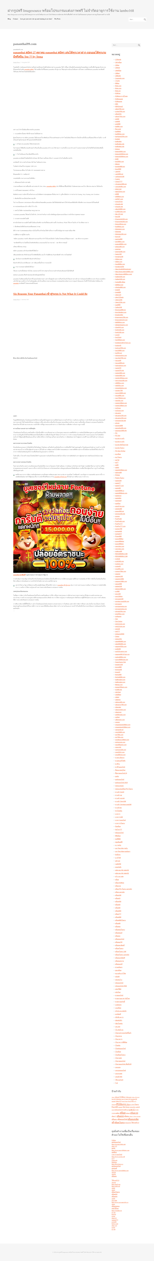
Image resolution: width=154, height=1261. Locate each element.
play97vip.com (119, 506)
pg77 (116, 462)
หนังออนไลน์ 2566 (121, 986)
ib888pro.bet (119, 285)
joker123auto (119, 297)
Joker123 (118, 295)
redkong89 (118, 551)
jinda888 (118, 292)
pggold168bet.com (121, 470)
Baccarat (118, 129)
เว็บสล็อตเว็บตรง (120, 1055)
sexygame (118, 604)
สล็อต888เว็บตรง (120, 920)
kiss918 (114, 1214)
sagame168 (119, 576)
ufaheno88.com (120, 702)
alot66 (117, 119)
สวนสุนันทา (119, 967)
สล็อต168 (118, 895)
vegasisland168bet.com (122, 724)
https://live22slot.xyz (117, 1164)
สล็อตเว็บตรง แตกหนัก (122, 954)
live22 (129, 1101)
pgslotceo (118, 495)
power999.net (119, 511)
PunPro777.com (120, 526)
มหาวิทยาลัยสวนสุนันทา (122, 851)
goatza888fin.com (120, 244)
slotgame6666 (119, 634)
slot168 (117, 629)
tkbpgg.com (119, 684)
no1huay (118, 408)
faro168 (117, 216)
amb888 (117, 124)
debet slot (118, 189)
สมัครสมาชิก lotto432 (122, 870)
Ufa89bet (118, 694)
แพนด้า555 (118, 1076)
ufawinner (118, 712)
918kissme (118, 101)
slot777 (117, 631)
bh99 (116, 159)
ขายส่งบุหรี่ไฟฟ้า (120, 760)
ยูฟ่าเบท (117, 861)
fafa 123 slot (119, 214)
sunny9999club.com (121, 659)
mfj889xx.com (119, 383)
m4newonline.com (121, 355)
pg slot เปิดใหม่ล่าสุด (121, 445)
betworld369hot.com (121, 154)
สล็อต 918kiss (119, 883)
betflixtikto (118, 141)
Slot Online (118, 621)
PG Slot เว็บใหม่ (120, 451)
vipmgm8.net (119, 729)
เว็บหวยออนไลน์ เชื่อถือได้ (123, 1064)
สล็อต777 (118, 914)
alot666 (117, 121)
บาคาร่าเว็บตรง (120, 823)
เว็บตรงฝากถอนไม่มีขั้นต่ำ (123, 1033)
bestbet (117, 139)
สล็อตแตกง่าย (119, 961)
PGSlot (117, 475)
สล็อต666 (118, 911)
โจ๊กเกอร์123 (119, 1080)
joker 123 (114, 1146)
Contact (15, 19)
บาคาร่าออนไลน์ (120, 820)
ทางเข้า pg (118, 795)
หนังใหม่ (118, 992)
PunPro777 (118, 524)
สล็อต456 (118, 901)
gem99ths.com (120, 241)
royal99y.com (119, 569)
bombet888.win (120, 166)
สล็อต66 (117, 908)
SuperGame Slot (120, 662)
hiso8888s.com (120, 264)
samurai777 (115, 1220)
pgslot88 (114, 1222)
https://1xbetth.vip (117, 1210)
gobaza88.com (120, 246)
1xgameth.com (120, 78)
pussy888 (114, 1200)
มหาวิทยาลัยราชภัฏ (121, 848)
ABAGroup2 (119, 106)
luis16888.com (120, 350)
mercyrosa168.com (121, 380)
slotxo (113, 1204)
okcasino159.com (120, 415)
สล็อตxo (117, 936)
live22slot (118, 337)
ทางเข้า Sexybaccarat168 (123, 804)
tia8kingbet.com (120, 679)
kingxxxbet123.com (121, 320)
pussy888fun (119, 539)
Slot (116, 619)
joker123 (114, 1218)
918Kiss (117, 93)
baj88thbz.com (120, 134)
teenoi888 (118, 667)
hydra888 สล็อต (120, 282)
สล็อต (117, 879)
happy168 (118, 254)
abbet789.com (119, 109)
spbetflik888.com (120, 641)
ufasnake (118, 707)
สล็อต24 (117, 898)
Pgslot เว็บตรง (119, 478)
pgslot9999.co (119, 490)
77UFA (117, 81)
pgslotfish (118, 498)
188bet (117, 73)
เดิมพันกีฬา (118, 1020)
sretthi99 (118, 649)
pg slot (113, 1212)
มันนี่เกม (117, 854)
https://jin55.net (116, 1184)
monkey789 (119, 390)
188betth (118, 76)
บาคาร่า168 (119, 817)
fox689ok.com (119, 226)
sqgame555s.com (120, 646)
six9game (118, 616)
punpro (117, 516)
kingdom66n (119, 315)
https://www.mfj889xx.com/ (123, 274)
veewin (117, 722)
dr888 (117, 194)
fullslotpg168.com (120, 234)
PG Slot (117, 435)
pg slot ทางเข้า (120, 438)
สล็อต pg (118, 886)
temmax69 (118, 669)
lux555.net (118, 353)
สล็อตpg (117, 926)
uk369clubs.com (120, 714)
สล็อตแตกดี (118, 964)
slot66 (113, 1188)
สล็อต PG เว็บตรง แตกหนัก (123, 889)
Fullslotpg (118, 1099)
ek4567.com (119, 199)
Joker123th (118, 300)
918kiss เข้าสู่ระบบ (135, 1097)
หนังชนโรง (118, 979)
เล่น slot (117, 1026)
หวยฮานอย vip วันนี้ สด (122, 998)
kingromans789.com (121, 317)
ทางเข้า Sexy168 (120, 801)
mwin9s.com (119, 400)
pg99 (116, 465)
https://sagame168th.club (119, 1144)
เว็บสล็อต (118, 1051)
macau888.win (120, 363)
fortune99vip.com (120, 224)
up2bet (117, 717)
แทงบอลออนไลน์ (120, 1070)
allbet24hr (118, 114)
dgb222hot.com (120, 191)
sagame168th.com (121, 581)
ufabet (117, 697)
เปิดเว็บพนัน (119, 1023)
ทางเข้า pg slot (120, 798)
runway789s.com (120, 571)
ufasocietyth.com (120, 709)
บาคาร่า (117, 814)
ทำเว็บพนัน (118, 811)
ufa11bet (118, 692)
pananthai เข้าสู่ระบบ (60, 477)
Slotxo (117, 636)
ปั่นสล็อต (118, 826)
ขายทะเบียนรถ (119, 757)
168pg (117, 65)
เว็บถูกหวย (118, 1036)
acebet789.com (120, 111)
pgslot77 (118, 483)
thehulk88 (118, 674)
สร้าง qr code (119, 876)
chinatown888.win (121, 184)
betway (117, 149)
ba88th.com (119, 126)
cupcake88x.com (120, 186)
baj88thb (118, 131)
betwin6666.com (120, 151)
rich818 (117, 559)
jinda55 (117, 290)
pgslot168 (118, 480)
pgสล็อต (117, 503)
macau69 (118, 360)
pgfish (117, 467)
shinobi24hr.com (120, 611)
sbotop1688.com (120, 589)
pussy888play (119, 541)
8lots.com (118, 86)
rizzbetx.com (119, 564)
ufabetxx (118, 699)
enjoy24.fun (119, 201)
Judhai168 (118, 307)
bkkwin (117, 164)
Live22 (117, 335)
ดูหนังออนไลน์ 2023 (121, 782)
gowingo (118, 249)
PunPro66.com (120, 521)
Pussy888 (118, 536)
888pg (117, 83)
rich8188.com (119, 561)
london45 (118, 345)
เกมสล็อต (118, 1008)
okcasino (118, 413)
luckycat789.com (120, 348)
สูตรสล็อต (118, 970)
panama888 (119, 425)
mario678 (118, 368)
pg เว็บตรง (118, 457)
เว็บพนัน (117, 1045)
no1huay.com (119, 410)
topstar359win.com (121, 687)
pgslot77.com (119, 485)
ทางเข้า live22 (119, 792)
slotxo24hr (118, 639)
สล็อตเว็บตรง (119, 948)
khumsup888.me (120, 310)
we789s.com (119, 734)
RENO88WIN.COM (121, 554)
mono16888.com (120, 393)
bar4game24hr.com (121, 136)
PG (116, 433)
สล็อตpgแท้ (118, 933)
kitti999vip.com (120, 322)
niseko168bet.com (121, 403)
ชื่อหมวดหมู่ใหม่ (120, 770)
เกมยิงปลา (118, 1005)
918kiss (114, 1140)
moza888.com (119, 395)
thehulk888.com (120, 677)
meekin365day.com (121, 378)
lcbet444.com (119, 327)
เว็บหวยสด (118, 1058)
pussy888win (119, 544)
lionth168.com (119, 330)
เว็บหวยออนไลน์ (120, 1061)
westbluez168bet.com (122, 739)
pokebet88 (118, 509)
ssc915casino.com (121, 651)
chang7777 (118, 181)
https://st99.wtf (116, 1186)
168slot (117, 67)
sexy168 (118, 594)
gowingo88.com (120, 251)
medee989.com (120, 373)
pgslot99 (118, 488)
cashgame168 (119, 176)
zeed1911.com (120, 752)
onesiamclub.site (120, 420)
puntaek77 (118, 534)
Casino (117, 179)
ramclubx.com (119, 546)
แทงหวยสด (118, 1073)
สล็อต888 (118, 917)
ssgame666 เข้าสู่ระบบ (122, 654)
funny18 (117, 236)
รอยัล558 (118, 864)
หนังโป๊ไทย (115, 1208)
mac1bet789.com (120, 358)
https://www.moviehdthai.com (120, 1170)
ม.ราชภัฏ (118, 845)
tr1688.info (118, 689)
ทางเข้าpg (118, 807)
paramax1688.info (121, 430)
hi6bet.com (118, 259)
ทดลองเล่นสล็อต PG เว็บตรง (124, 789)
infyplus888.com (120, 287)
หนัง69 (117, 976)
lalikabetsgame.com (121, 325)
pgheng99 (118, 472)
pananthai (16, 283)
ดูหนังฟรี (114, 1168)
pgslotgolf (118, 500)
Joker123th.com (120, 302)
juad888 (117, 305)
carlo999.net (119, 174)
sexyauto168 (119, 599)
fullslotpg (118, 231)
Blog (9, 19)
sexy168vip (118, 596)
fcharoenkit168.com (121, 219)
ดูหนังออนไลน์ (119, 779)
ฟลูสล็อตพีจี (118, 842)
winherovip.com (120, 742)
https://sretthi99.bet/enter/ (123, 269)
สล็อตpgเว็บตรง (120, 929)
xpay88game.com (120, 744)
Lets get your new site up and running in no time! (36, 19)
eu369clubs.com (120, 211)
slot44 (113, 1190)
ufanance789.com (121, 704)
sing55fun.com (120, 614)
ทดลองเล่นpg (119, 786)
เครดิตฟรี (118, 1014)
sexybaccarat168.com (122, 601)
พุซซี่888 (118, 839)
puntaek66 (118, 531)
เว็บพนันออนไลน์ (120, 1048)
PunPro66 (118, 519)
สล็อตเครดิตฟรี (120, 945)
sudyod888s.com (120, 657)
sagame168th (119, 579)
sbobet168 (118, 586)
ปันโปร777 (118, 829)
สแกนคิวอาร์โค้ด (120, 973)
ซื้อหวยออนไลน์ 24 (121, 773)
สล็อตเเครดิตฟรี (120, 958)
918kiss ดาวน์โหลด (121, 96)
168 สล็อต (118, 62)
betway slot (115, 1224)
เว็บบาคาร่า (118, 1039)
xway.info (118, 747)
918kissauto (119, 99)
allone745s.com (120, 116)
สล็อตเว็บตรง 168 (120, 951)
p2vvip (117, 423)
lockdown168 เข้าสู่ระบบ (123, 343)
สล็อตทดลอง (116, 1206)
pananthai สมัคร (29, 69)
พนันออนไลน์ (119, 832)
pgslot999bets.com (121, 493)
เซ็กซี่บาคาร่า (119, 1017)
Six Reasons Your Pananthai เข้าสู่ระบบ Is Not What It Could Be (50, 293)
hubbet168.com (120, 276)
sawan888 (118, 584)
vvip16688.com (120, 732)
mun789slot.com (120, 398)
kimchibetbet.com (120, 312)
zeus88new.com (120, 755)
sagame (117, 574)
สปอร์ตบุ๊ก (118, 867)
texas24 (117, 672)
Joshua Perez (16, 62)
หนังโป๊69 (118, 989)
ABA (116, 104)
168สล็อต (118, 70)
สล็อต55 (117, 904)
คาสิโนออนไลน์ (120, 767)
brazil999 (118, 169)
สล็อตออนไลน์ (119, 939)
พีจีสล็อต (118, 836)
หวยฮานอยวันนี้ (120, 1001)
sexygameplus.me (121, 606)
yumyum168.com (120, 750)
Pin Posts (57, 19)
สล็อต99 (117, 923)
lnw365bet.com (120, 340)
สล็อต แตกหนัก (120, 892)
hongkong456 (119, 266)
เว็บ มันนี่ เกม (119, 1030)
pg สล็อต (118, 454)
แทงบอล (117, 1067)
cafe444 (117, 171)
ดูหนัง (117, 776)
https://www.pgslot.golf (118, 1157)
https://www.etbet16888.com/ (124, 271)
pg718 (117, 460)
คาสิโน (117, 764)
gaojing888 (118, 239)
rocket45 (118, 566)
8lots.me (118, 91)
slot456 (114, 1174)
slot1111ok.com (120, 624)
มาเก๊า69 (118, 857)
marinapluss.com (120, 365)
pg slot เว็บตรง (119, 448)
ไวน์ (116, 1083)
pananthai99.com (120, 428)
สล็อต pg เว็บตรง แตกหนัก (135, 1116)
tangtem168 (119, 664)
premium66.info (120, 514)
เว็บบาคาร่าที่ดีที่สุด (121, 1042)
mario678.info (119, 370)
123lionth (118, 59)
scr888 (117, 591)
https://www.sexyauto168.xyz (120, 1202)
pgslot (113, 1216)
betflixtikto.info (119, 144)
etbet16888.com (120, 209)
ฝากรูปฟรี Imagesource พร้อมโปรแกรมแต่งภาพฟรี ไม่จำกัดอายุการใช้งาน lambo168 (71, 10)
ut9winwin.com (120, 719)
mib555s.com (119, 385)
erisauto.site (119, 204)
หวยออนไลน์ (119, 995)
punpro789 (118, 529)
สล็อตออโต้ (118, 942)
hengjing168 (119, 256)
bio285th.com (119, 161)
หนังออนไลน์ (119, 983)
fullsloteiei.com (120, 229)
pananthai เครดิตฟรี (19, 575)
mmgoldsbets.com (121, 388)
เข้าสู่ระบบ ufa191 (120, 1011)
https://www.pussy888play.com (120, 1150)
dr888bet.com (119, 196)
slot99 (113, 1199)
